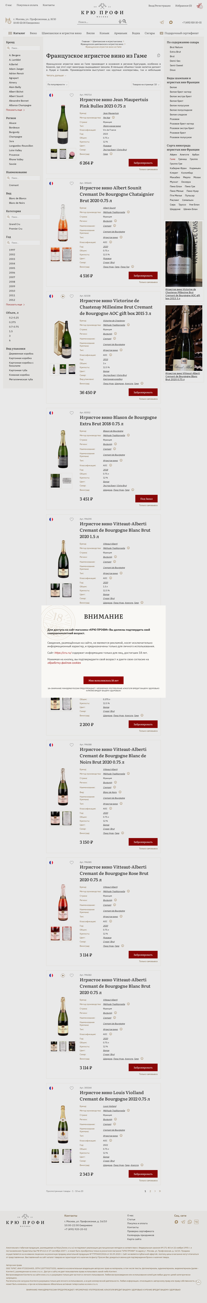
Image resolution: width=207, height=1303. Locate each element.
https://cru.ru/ (62, 652)
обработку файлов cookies (64, 662)
